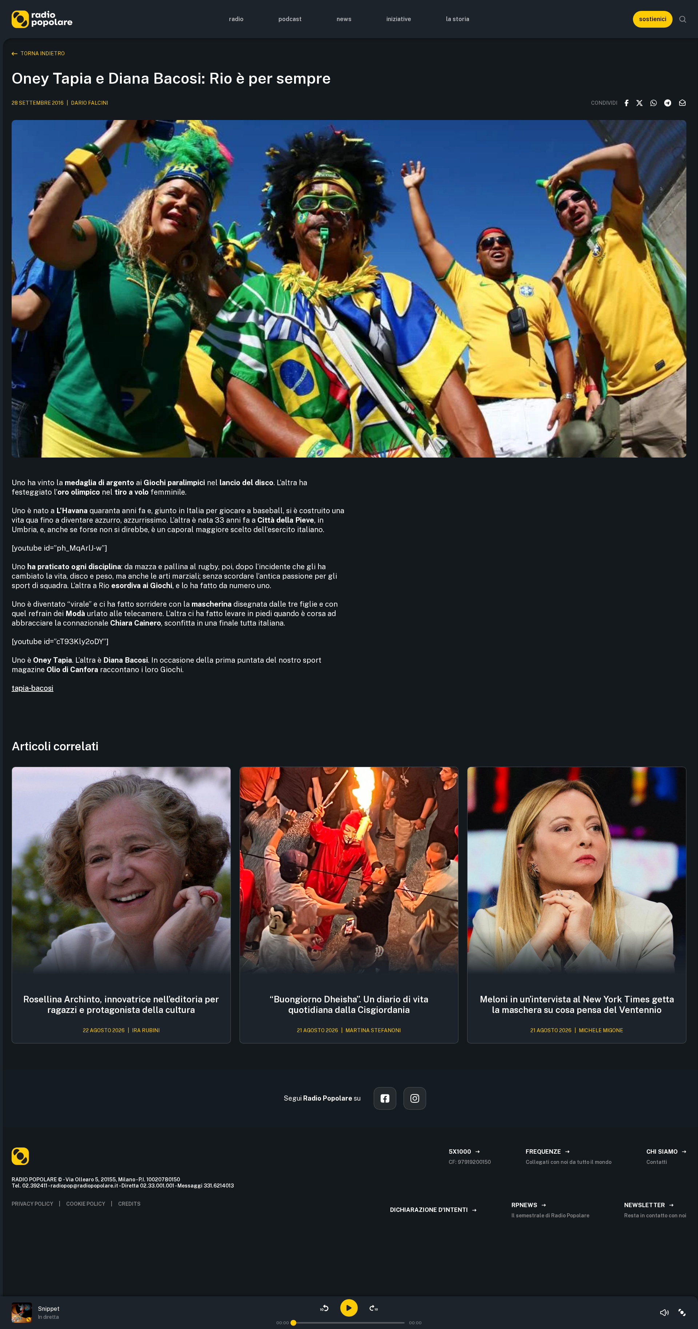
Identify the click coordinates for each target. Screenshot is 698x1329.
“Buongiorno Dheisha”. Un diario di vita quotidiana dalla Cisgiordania (349, 1004)
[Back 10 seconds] (324, 1308)
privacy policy (32, 1204)
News (344, 19)
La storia (457, 19)
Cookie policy (85, 1204)
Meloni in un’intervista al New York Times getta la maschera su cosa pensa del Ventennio (577, 1004)
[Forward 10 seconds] (373, 1308)
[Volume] (664, 1312)
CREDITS (129, 1204)
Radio (236, 19)
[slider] (293, 1323)
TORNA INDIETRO (42, 53)
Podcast (290, 19)
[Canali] (682, 1312)
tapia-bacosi (32, 688)
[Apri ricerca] (682, 19)
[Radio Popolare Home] (42, 19)
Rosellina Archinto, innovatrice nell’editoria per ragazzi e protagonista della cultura (121, 1004)
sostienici (652, 19)
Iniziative (398, 19)
